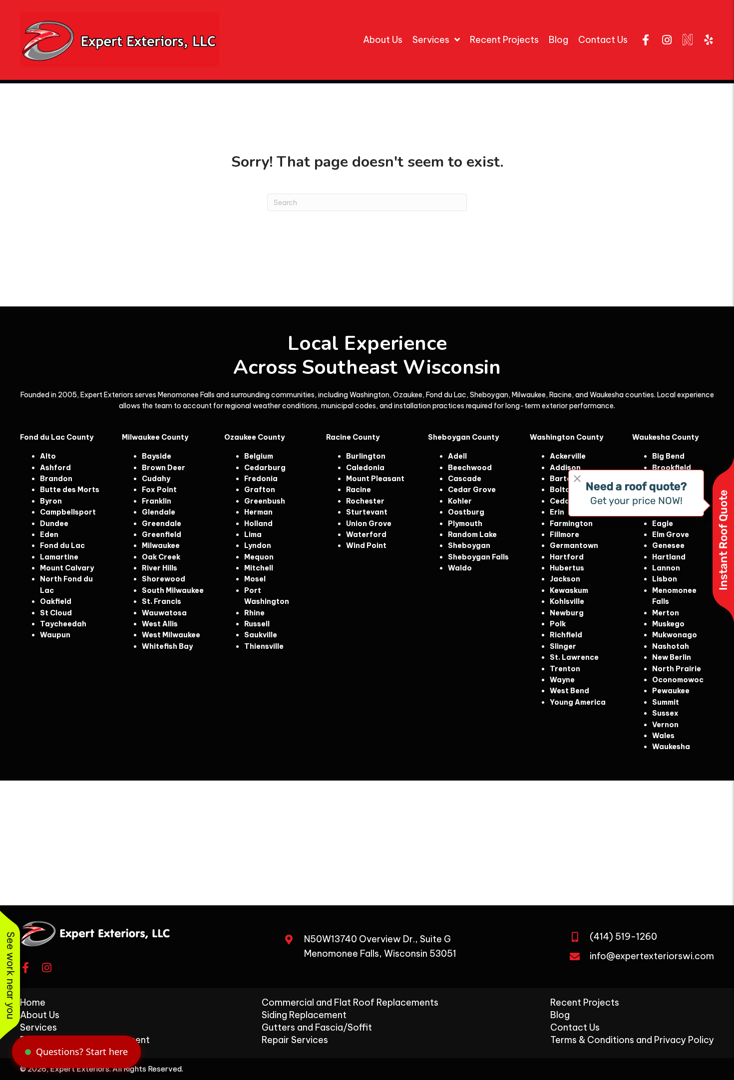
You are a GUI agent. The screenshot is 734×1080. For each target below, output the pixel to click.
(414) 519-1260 (623, 936)
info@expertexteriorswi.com (652, 956)
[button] (645, 39)
